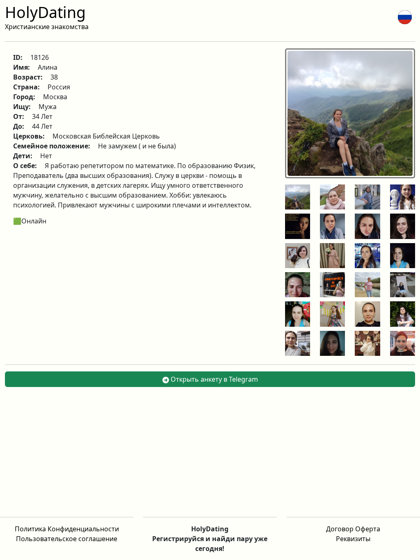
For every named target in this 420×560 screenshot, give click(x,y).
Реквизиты (353, 538)
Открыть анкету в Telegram (213, 379)
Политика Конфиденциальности (67, 528)
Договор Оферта (353, 528)
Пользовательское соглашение (66, 538)
